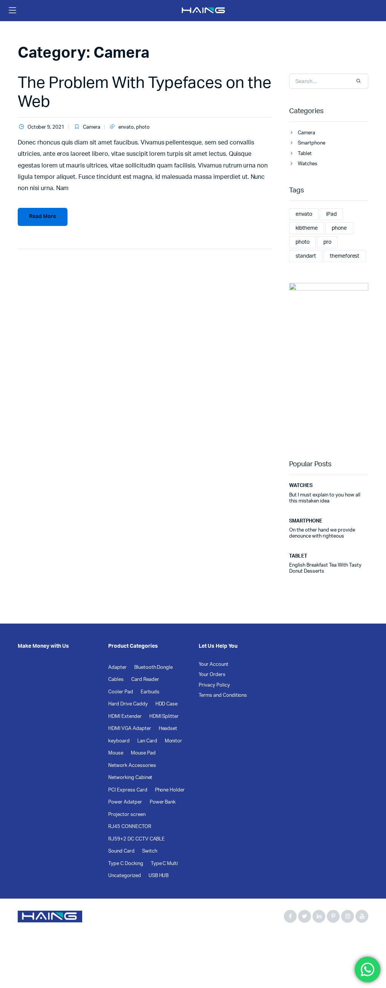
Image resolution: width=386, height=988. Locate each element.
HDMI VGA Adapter (129, 728)
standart (306, 256)
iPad (331, 214)
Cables (116, 679)
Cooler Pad (120, 692)
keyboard (119, 741)
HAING (184, 941)
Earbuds (150, 692)
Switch (149, 851)
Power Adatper (125, 802)
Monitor (173, 741)
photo (143, 127)
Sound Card (121, 851)
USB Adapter (261, 941)
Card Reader (145, 679)
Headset (168, 728)
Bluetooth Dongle (153, 667)
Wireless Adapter (37, 950)
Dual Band (157, 941)
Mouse (115, 753)
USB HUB (159, 875)
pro (327, 242)
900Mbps (29, 941)
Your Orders (212, 674)
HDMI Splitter (164, 716)
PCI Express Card (127, 790)
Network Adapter (219, 941)
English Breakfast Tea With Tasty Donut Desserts (325, 568)
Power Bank (163, 802)
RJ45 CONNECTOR (129, 826)
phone (339, 228)
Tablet (305, 153)
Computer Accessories (112, 941)
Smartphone (311, 143)
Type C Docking (125, 863)
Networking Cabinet (130, 777)
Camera (91, 127)
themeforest (345, 256)
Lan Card (147, 741)
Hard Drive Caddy (128, 704)
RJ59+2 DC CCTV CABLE (136, 839)
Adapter (117, 667)
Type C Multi (164, 863)
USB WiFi (293, 941)
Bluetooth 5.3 (63, 941)
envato (126, 127)
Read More (42, 216)
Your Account (213, 664)
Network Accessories (132, 765)
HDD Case (166, 704)
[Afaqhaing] (203, 10)
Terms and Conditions (223, 695)
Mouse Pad (143, 753)
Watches (307, 163)
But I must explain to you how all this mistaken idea (324, 498)
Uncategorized (124, 875)
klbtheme (307, 228)
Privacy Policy (214, 685)
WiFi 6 (318, 941)
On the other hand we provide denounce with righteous (322, 533)
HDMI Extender (125, 716)
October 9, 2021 (46, 127)
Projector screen (127, 814)
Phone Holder (170, 790)
